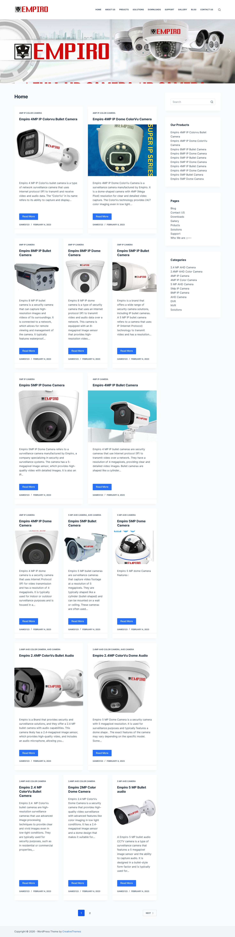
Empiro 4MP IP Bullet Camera (115, 385)
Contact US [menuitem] (206, 9)
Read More (28, 216)
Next (148, 913)
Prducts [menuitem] (124, 9)
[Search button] (212, 102)
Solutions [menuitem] (138, 9)
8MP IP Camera (27, 244)
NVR (173, 305)
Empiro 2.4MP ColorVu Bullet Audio (46, 655)
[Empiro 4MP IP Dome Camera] (36, 547)
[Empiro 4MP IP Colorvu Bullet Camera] (48, 150)
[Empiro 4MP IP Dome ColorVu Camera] (122, 150)
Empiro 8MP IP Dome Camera (189, 153)
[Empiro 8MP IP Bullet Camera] (36, 277)
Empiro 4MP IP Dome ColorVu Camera (122, 119)
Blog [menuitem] (193, 9)
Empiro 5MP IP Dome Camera (42, 385)
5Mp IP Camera (125, 244)
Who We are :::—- (181, 237)
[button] (5, 51)
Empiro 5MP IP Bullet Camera (188, 157)
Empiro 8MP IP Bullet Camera (188, 149)
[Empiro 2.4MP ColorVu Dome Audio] (122, 687)
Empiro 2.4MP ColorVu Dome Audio (120, 655)
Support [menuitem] (169, 9)
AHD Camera (94, 515)
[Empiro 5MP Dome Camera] (134, 547)
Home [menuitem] (98, 9)
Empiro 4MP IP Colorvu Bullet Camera (48, 119)
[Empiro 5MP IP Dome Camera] (48, 416)
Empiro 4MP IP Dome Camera (189, 170)
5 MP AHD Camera (77, 515)
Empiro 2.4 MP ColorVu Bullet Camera (30, 791)
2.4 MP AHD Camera (183, 267)
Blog (173, 208)
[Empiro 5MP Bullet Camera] (85, 547)
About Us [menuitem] (110, 9)
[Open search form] (219, 9)
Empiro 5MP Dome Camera (187, 178)
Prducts (175, 225)
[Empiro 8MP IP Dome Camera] (85, 277)
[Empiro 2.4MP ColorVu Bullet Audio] (48, 687)
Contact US (178, 212)
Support (175, 233)
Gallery (175, 221)
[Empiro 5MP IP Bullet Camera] (134, 277)
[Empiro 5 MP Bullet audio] (134, 813)
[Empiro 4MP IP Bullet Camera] (122, 416)
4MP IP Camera (100, 379)
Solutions (176, 229)
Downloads (177, 216)
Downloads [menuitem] (154, 9)
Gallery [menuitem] (182, 9)
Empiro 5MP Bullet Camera (187, 174)
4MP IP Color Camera (30, 113)
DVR (173, 301)
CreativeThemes (71, 931)
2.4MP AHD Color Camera (32, 649)
